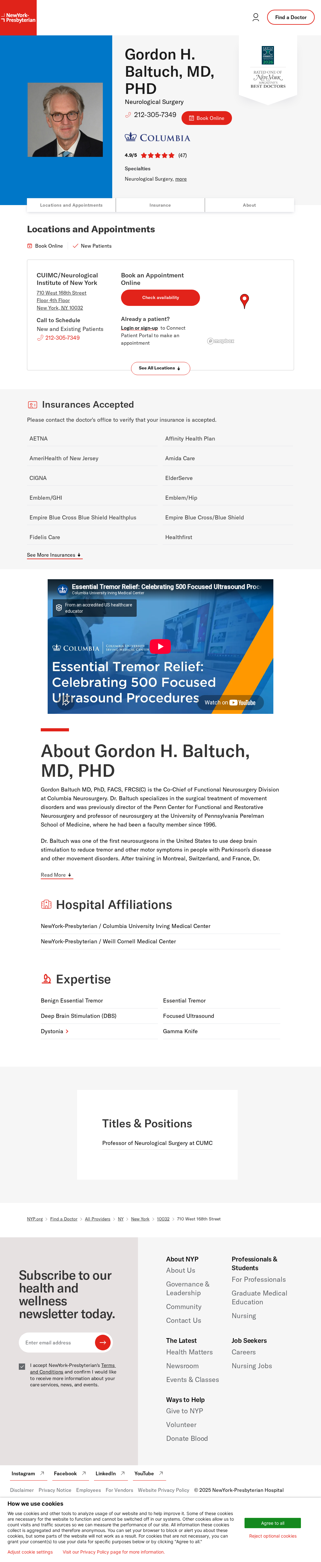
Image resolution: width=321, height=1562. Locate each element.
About (249, 205)
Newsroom (182, 1365)
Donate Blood (187, 1438)
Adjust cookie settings (30, 1551)
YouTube (144, 1473)
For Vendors (119, 1490)
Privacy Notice (55, 1490)
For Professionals (259, 1279)
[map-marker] (244, 301)
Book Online (210, 118)
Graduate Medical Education (259, 1297)
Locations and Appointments (71, 205)
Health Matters (189, 1352)
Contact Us (183, 1320)
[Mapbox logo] (220, 341)
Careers (244, 1352)
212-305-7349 (155, 114)
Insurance (160, 205)
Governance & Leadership (187, 1288)
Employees (88, 1490)
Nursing (244, 1315)
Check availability (160, 297)
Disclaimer (22, 1490)
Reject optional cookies (273, 1536)
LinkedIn (106, 1473)
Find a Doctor (291, 17)
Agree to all (272, 1523)
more (181, 179)
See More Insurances (51, 555)
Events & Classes (192, 1379)
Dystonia (52, 1031)
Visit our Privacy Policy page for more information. (114, 1551)
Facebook (65, 1473)
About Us (180, 1270)
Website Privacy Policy (163, 1490)
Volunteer (181, 1424)
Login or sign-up (139, 328)
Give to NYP (184, 1410)
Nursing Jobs (252, 1365)
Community (184, 1306)
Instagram (23, 1473)
